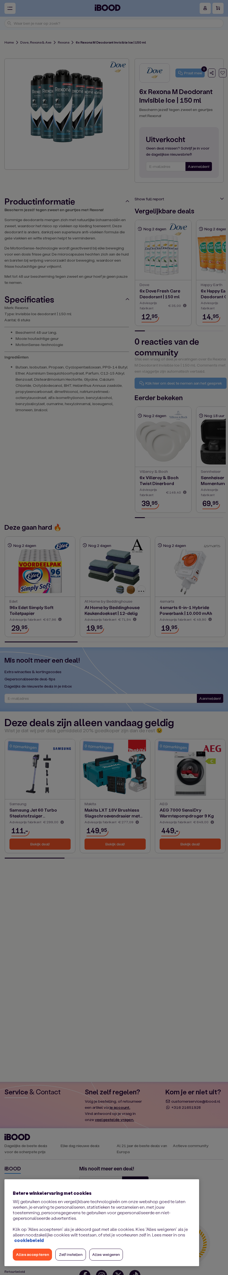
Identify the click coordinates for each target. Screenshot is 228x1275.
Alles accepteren (32, 1254)
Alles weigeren (106, 1254)
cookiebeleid (29, 1240)
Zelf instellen (71, 1254)
